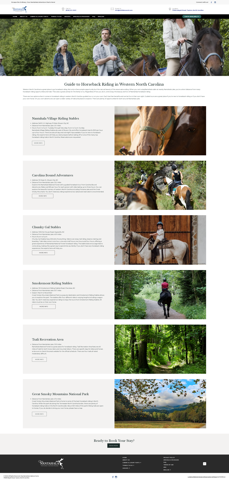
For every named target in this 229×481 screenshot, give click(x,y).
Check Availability (191, 16)
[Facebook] (212, 2)
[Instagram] (216, 2)
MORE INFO (38, 143)
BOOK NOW (113, 446)
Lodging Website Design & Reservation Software (202, 477)
